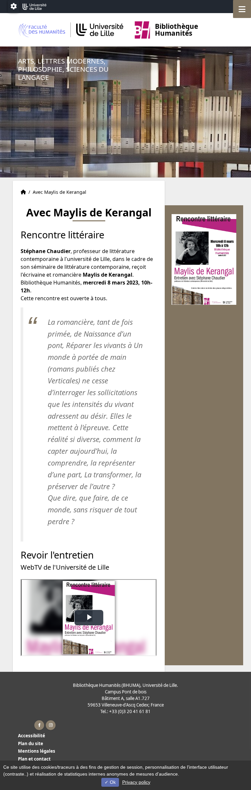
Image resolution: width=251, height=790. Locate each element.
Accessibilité (31, 736)
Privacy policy (136, 782)
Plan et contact (34, 759)
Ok (112, 782)
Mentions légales (36, 751)
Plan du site (30, 743)
